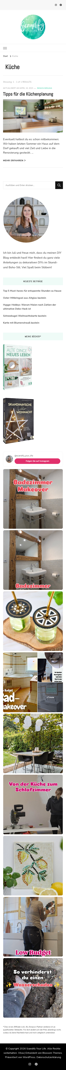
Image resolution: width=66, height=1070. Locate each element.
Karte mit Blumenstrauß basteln (21, 322)
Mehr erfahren (13, 160)
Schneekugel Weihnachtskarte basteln (24, 316)
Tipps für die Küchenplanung (28, 94)
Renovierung (44, 88)
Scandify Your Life (36, 1048)
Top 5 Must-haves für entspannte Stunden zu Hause (32, 291)
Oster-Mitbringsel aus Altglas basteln (24, 298)
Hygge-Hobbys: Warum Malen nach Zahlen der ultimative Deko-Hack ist (29, 306)
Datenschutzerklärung (49, 1057)
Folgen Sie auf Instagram (37, 461)
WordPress (29, 1057)
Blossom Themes (52, 1053)
